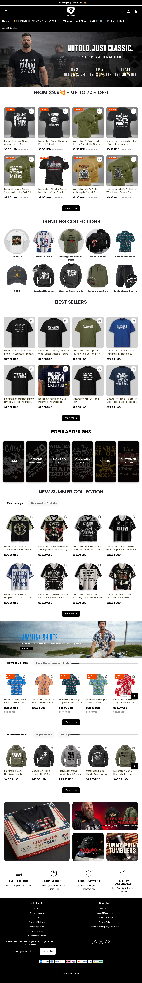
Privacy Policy (105, 922)
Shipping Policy (37, 926)
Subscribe (47, 951)
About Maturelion (105, 913)
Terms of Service (105, 917)
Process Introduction (37, 936)
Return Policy (37, 931)
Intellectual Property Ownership (105, 926)
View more (71, 208)
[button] (6, 11)
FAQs (37, 917)
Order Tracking (37, 913)
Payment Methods (37, 922)
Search (37, 908)
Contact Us (105, 908)
